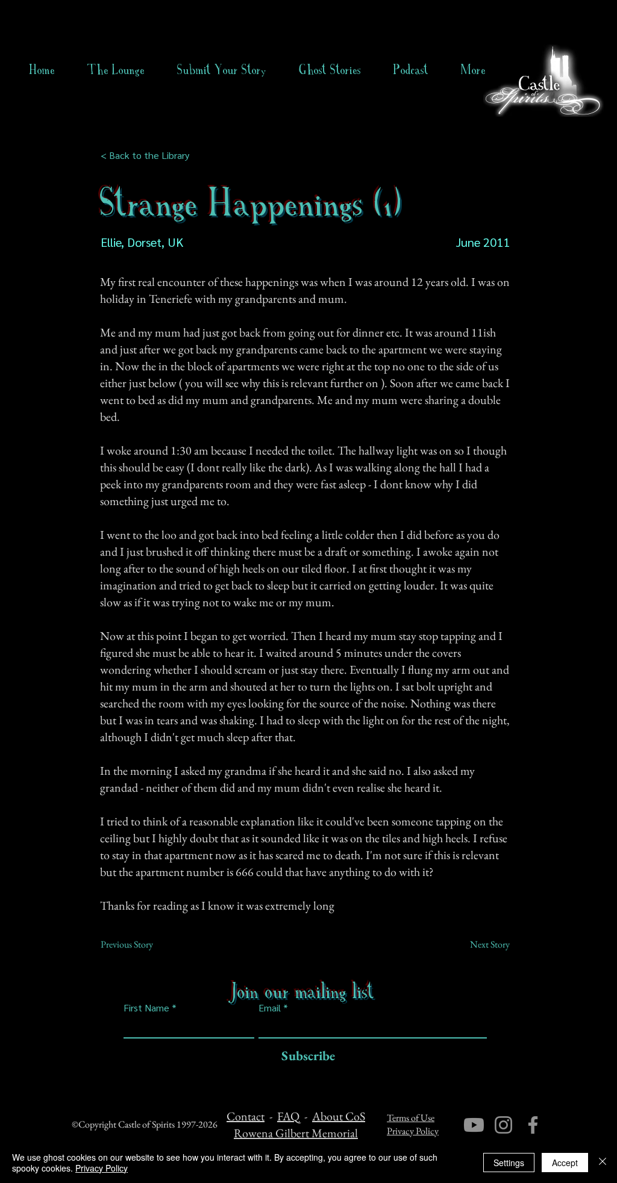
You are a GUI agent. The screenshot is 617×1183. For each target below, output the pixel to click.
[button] (330, 70)
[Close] (602, 1162)
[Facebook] (533, 1125)
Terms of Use (410, 1117)
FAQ (288, 1116)
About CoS (338, 1116)
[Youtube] (474, 1125)
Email (269, 1008)
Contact (246, 1116)
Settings (508, 1163)
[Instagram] (503, 1125)
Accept (565, 1163)
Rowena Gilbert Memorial (296, 1133)
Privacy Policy (413, 1131)
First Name (146, 1008)
